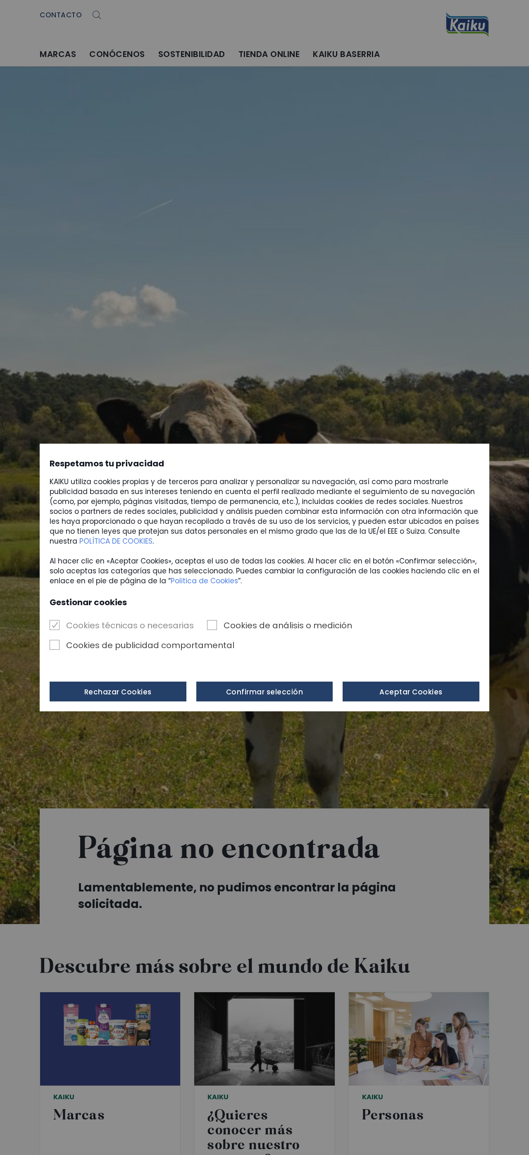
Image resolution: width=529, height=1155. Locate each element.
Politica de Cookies (204, 581)
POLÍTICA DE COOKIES (116, 541)
